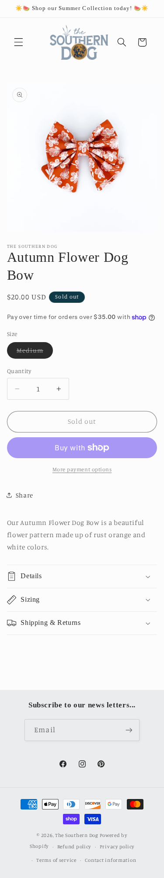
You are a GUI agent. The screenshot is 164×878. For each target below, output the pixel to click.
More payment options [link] (82, 469)
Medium (35, 352)
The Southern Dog (76, 835)
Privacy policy (117, 847)
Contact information (110, 860)
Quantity (19, 370)
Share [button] (24, 495)
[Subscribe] (129, 730)
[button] (18, 42)
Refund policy (74, 847)
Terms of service (56, 860)
